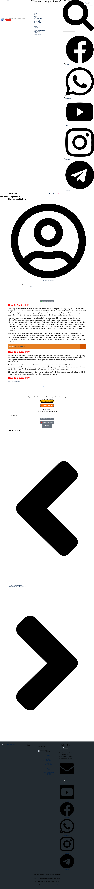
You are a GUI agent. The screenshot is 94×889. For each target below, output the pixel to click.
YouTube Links (37, 22)
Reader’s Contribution (39, 18)
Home (35, 13)
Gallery (36, 16)
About (35, 14)
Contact (36, 17)
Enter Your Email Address (47, 399)
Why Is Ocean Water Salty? (14, 381)
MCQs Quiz (37, 21)
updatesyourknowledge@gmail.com (53, 884)
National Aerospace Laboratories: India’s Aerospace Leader (63, 193)
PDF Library (37, 20)
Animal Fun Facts (19, 285)
